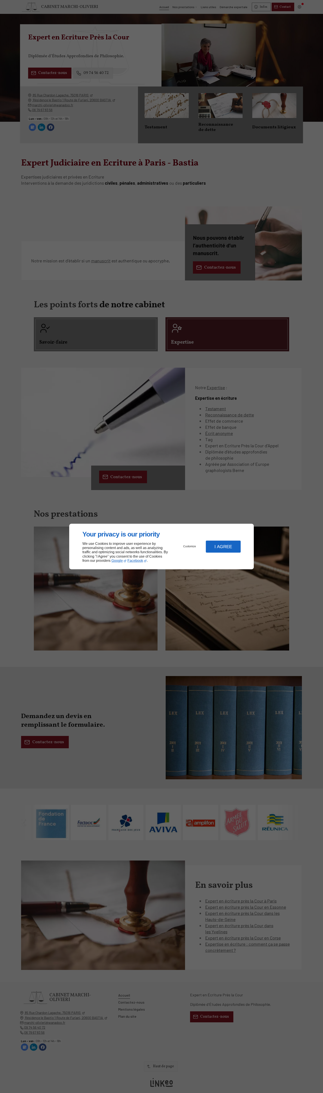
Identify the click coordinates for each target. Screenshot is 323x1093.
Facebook (135, 560)
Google (117, 560)
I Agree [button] (223, 546)
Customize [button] (189, 546)
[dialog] (161, 546)
